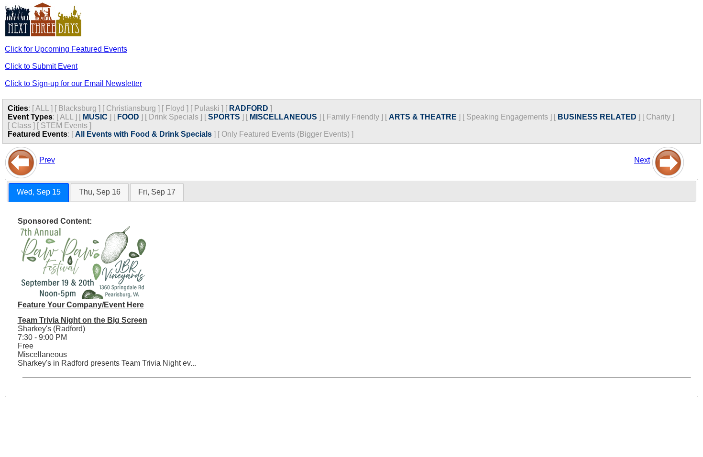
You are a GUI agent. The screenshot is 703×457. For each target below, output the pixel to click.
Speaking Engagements (507, 117)
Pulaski (207, 108)
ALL (42, 108)
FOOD (128, 117)
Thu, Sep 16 (100, 192)
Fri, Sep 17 (157, 192)
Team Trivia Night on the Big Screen (82, 320)
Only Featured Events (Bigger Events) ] (287, 134)
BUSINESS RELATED (597, 117)
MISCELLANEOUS (283, 117)
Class (21, 125)
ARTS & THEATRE (423, 117)
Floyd (175, 108)
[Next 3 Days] (668, 160)
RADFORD (248, 108)
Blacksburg (77, 108)
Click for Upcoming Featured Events (66, 49)
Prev (47, 160)
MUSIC (95, 117)
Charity (658, 117)
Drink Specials (173, 117)
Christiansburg (131, 108)
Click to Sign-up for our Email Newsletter (73, 83)
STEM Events (64, 125)
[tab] (39, 192)
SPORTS (224, 117)
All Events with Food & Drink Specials (143, 134)
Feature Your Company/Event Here (81, 305)
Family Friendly (353, 117)
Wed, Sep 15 (39, 192)
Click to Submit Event (41, 66)
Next (642, 160)
